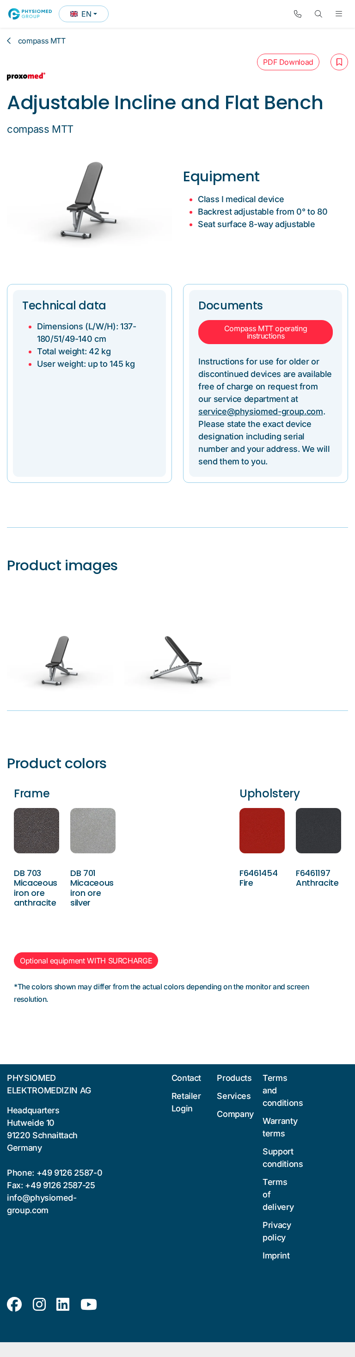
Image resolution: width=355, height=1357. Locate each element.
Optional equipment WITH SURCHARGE (86, 960)
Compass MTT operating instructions (265, 332)
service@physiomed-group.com (260, 411)
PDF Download (288, 62)
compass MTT (42, 40)
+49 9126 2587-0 (70, 1173)
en (89, 15)
